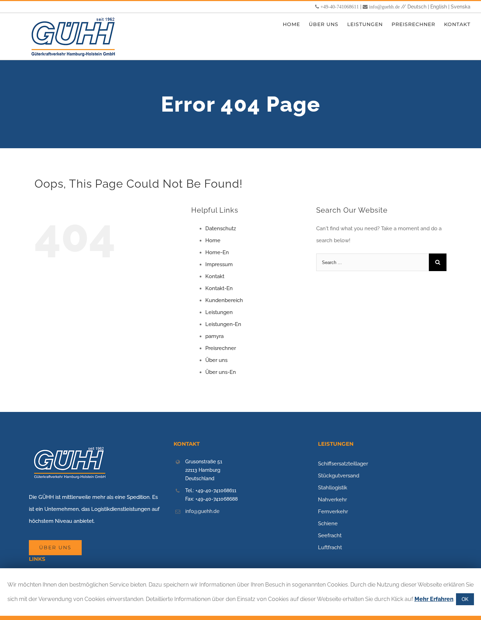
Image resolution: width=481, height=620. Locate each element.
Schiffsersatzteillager (343, 464)
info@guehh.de (384, 6)
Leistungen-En (223, 324)
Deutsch (416, 7)
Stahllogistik (332, 487)
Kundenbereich (224, 300)
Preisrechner (220, 348)
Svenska (460, 7)
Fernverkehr (333, 511)
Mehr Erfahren (434, 599)
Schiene (328, 523)
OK (465, 599)
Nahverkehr (332, 499)
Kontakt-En (219, 288)
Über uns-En (220, 372)
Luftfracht (330, 547)
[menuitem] (296, 24)
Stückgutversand (338, 475)
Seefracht (330, 535)
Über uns (216, 360)
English (438, 7)
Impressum (219, 264)
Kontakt (214, 276)
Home (212, 240)
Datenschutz (220, 228)
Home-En (217, 252)
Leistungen (219, 312)
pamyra (214, 336)
